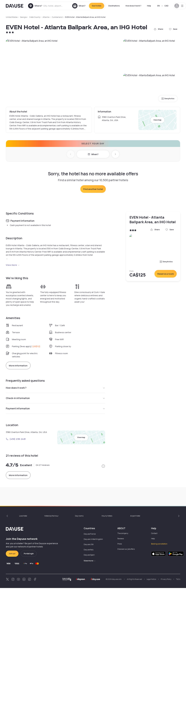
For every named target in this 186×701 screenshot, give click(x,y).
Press (119, 544)
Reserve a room (165, 273)
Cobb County (34, 17)
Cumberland (57, 17)
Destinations (114, 6)
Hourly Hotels (107, 516)
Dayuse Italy (88, 549)
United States (11, 17)
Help (149, 6)
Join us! (12, 553)
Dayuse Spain (89, 555)
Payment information (18, 408)
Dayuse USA (89, 544)
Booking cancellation (159, 544)
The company (122, 533)
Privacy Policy (166, 579)
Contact (154, 533)
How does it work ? (133, 6)
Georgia (23, 17)
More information (18, 365)
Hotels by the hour (51, 516)
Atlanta (46, 17)
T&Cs (178, 579)
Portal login (29, 553)
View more (11, 265)
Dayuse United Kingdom (93, 539)
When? (94, 154)
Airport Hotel (135, 516)
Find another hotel (93, 189)
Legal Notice (151, 579)
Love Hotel (23, 516)
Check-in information (18, 398)
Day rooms (79, 516)
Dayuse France (90, 534)
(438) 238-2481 (18, 439)
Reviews (120, 538)
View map (157, 120)
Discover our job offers (126, 549)
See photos (169, 98)
